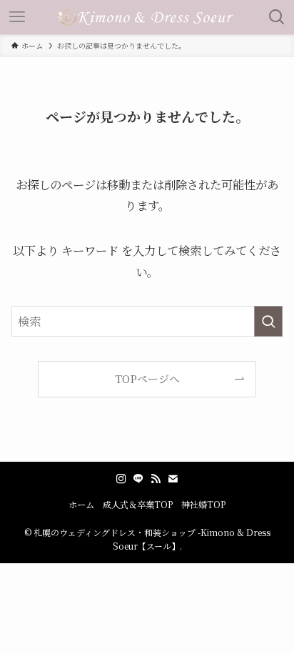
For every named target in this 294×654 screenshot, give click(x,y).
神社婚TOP (203, 504)
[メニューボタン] (17, 17)
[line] (138, 478)
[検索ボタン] (277, 17)
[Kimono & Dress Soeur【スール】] (147, 17)
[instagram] (121, 478)
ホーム (81, 504)
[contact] (172, 478)
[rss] (155, 478)
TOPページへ (147, 378)
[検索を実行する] (268, 321)
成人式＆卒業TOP (138, 504)
